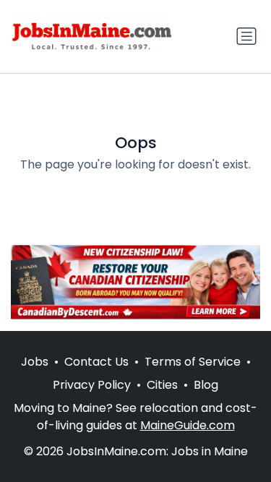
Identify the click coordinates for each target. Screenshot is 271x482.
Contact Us (96, 361)
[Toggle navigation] (246, 36)
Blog (206, 384)
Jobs (34, 361)
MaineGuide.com (187, 425)
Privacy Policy (92, 384)
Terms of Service (193, 361)
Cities (162, 384)
